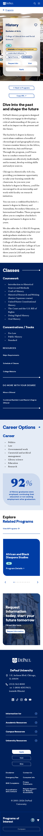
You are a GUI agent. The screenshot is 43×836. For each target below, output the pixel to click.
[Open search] (35, 3)
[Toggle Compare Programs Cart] (21, 824)
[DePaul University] (12, 3)
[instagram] (21, 699)
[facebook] (26, 699)
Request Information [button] (15, 631)
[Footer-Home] (21, 660)
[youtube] (30, 699)
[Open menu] (39, 3)
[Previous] (5, 582)
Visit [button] (30, 63)
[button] (21, 88)
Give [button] (21, 764)
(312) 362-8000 (17, 684)
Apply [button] (21, 69)
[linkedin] (13, 699)
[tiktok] (17, 699)
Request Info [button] (13, 63)
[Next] (38, 582)
